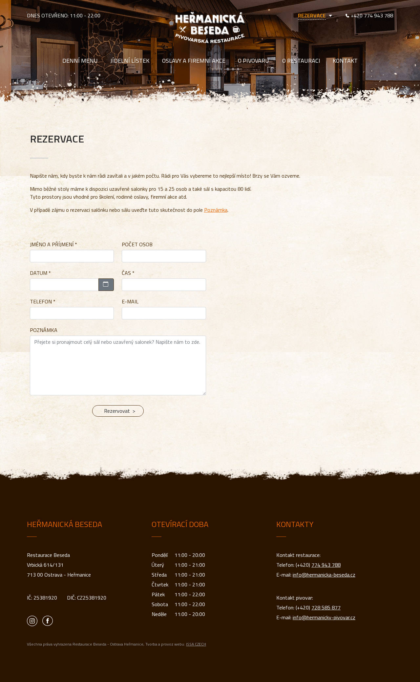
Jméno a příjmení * (53, 244)
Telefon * (42, 301)
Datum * (40, 273)
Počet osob (137, 244)
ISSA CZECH (196, 644)
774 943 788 (326, 565)
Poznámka (215, 210)
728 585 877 (326, 607)
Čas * (128, 273)
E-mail (130, 301)
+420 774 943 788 (372, 15)
